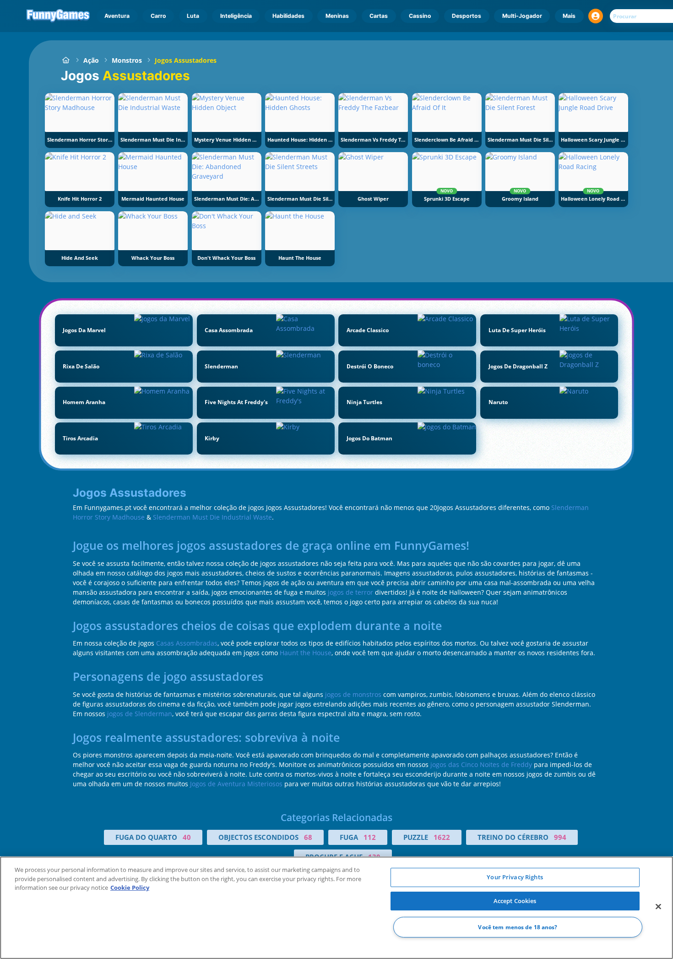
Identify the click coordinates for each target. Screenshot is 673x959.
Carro (158, 15)
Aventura (117, 15)
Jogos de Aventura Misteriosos (236, 783)
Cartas (378, 15)
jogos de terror (350, 592)
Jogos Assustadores (186, 60)
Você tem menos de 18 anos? (517, 927)
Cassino (420, 15)
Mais (569, 15)
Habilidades (288, 15)
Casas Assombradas (186, 643)
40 (187, 837)
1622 (442, 837)
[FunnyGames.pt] (66, 60)
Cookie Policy (129, 887)
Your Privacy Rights (515, 877)
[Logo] (58, 16)
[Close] (658, 907)
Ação (91, 60)
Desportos (466, 15)
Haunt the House (305, 652)
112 (370, 837)
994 (560, 837)
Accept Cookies (515, 901)
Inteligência (236, 15)
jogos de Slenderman (139, 713)
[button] (595, 16)
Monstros (127, 60)
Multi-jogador (522, 15)
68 (308, 837)
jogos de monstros (353, 694)
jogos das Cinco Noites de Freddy (481, 764)
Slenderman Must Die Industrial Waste (212, 517)
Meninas (337, 15)
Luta (193, 15)
